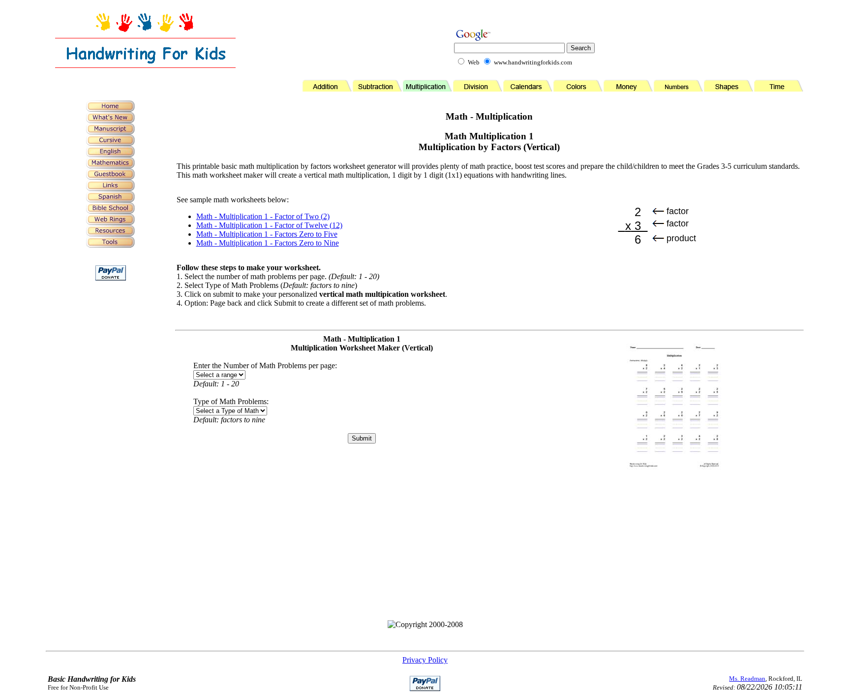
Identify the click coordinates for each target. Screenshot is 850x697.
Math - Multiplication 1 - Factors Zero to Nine (267, 243)
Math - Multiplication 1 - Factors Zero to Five (266, 234)
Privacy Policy (425, 660)
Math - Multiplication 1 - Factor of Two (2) (263, 216)
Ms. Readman (747, 678)
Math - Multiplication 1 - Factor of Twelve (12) (269, 225)
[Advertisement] (110, 446)
